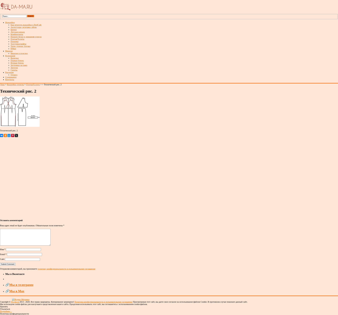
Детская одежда (18, 32)
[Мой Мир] (9, 135)
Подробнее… (6, 311)
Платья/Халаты (17, 39)
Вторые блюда (17, 63)
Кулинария (10, 56)
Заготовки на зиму (19, 65)
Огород (14, 75)
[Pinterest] (12, 135)
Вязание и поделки (19, 53)
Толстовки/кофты (18, 44)
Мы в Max (16, 291)
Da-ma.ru (15, 302)
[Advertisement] (79, 176)
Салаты (14, 70)
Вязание (9, 51)
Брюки (14, 30)
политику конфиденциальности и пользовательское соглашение (66, 269)
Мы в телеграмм (21, 284)
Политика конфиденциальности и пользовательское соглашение (103, 302)
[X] (16, 135)
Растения (9, 72)
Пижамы (14, 41)
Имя (2, 249)
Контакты (9, 79)
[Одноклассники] (5, 135)
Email (3, 254)
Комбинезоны (17, 34)
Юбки (13, 49)
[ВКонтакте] (1, 135)
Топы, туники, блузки (20, 46)
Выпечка (15, 58)
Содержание (11, 77)
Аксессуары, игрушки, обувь (24, 27)
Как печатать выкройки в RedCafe (26, 25)
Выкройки (10, 22)
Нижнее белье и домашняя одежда (26, 37)
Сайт (2, 259)
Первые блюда (17, 60)
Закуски (14, 68)
